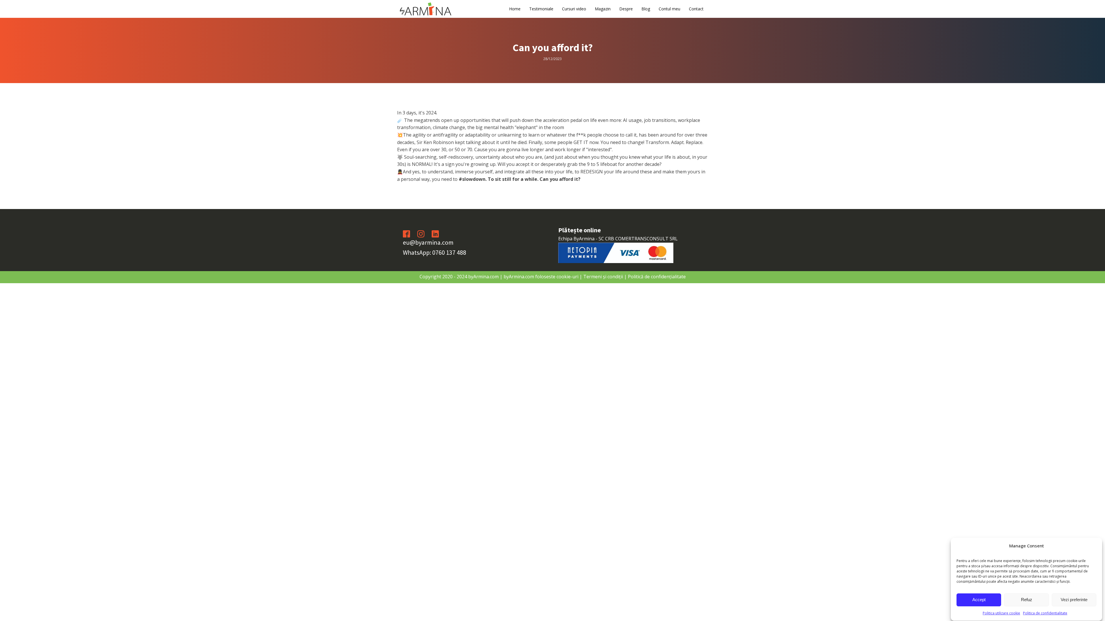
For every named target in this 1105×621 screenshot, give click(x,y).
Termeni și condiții (603, 276)
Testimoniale (541, 9)
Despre (626, 9)
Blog (645, 9)
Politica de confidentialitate (1045, 613)
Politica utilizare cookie (1001, 613)
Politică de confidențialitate (657, 276)
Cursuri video (574, 9)
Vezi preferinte (1074, 599)
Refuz (1026, 599)
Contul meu (669, 9)
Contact (696, 9)
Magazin (603, 9)
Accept (979, 599)
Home (515, 9)
